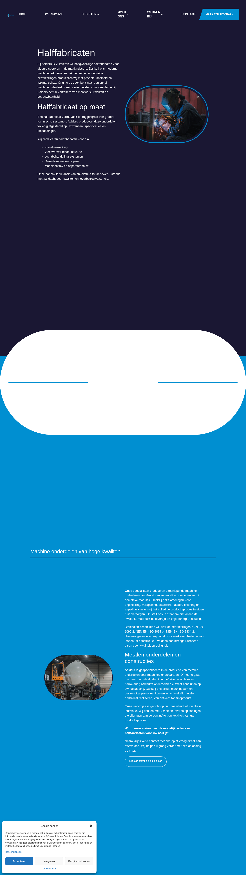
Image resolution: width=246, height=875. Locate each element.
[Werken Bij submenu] (162, 14)
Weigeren (49, 861)
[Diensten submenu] (98, 14)
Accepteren (19, 861)
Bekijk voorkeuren (79, 861)
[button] (91, 826)
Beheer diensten (13, 852)
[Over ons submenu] (128, 14)
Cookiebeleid (49, 868)
